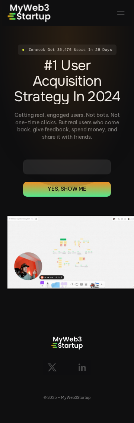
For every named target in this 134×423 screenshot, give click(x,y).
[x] (52, 367)
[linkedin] (81, 367)
